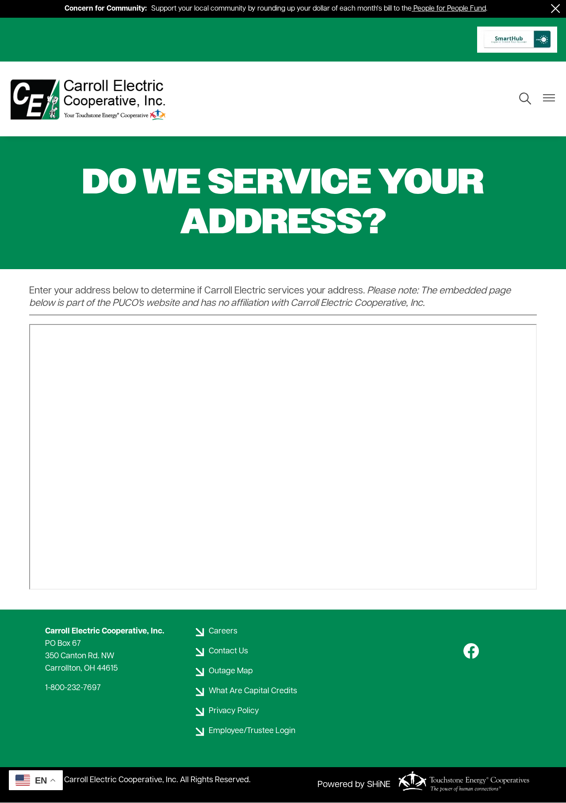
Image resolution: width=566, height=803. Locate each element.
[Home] (90, 98)
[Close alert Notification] (555, 9)
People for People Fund (449, 8)
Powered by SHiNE (353, 784)
